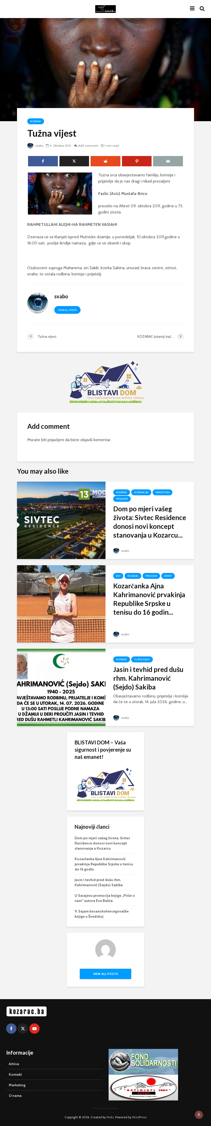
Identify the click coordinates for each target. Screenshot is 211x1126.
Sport (168, 576)
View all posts (67, 310)
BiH (118, 576)
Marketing (162, 492)
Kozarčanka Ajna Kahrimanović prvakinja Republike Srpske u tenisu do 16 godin (104, 864)
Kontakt (15, 1074)
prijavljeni (56, 439)
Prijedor (122, 498)
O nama (15, 1095)
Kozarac (35, 121)
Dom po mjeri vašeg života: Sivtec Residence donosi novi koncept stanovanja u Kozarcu (102, 843)
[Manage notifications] (199, 1115)
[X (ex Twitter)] (23, 1028)
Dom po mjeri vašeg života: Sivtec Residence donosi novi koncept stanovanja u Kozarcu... (149, 522)
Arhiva (14, 1064)
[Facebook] (11, 1028)
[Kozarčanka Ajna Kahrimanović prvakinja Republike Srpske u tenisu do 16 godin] (61, 603)
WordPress (139, 1117)
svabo (38, 145)
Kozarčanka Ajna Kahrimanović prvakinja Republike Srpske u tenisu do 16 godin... (149, 599)
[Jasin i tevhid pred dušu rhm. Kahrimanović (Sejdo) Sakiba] (61, 687)
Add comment (88, 145)
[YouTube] (34, 1028)
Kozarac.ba (141, 492)
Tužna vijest (142, 659)
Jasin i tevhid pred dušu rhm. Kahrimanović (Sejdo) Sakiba (148, 678)
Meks (110, 1117)
